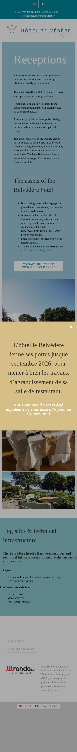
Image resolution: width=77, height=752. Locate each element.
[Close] (70, 327)
